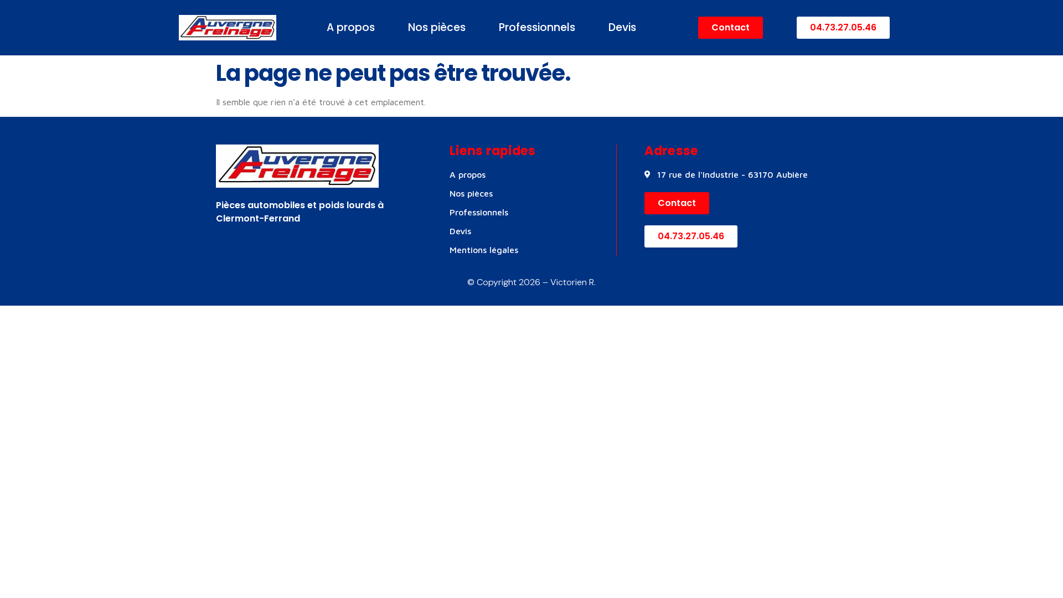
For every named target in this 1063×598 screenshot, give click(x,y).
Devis (622, 27)
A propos (351, 27)
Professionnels (537, 27)
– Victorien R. (568, 282)
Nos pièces (437, 27)
